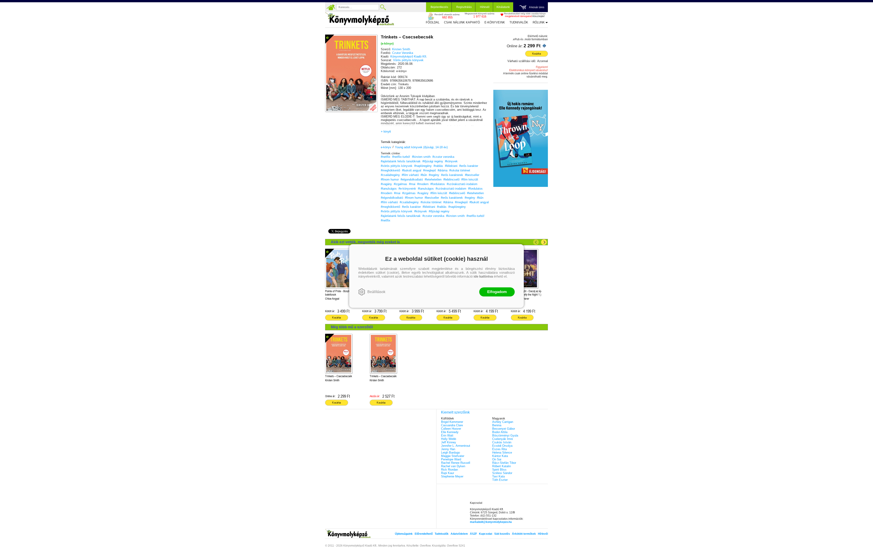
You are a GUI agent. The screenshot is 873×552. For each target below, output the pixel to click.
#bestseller (472, 175)
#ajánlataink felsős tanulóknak (401, 161)
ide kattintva (483, 276)
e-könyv (386, 147)
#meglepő (429, 170)
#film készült (469, 179)
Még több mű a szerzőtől (352, 327)
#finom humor (390, 179)
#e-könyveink (407, 188)
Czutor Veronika (402, 53)
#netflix (385, 156)
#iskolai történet (459, 170)
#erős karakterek (452, 175)
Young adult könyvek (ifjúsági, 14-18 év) (421, 147)
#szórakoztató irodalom (462, 184)
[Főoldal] (330, 7)
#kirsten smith (421, 156)
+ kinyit (386, 131)
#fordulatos (437, 184)
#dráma (442, 170)
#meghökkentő (390, 170)
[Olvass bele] (369, 104)
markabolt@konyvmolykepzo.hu (491, 522)
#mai (412, 184)
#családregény (390, 175)
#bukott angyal (411, 170)
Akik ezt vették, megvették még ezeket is (365, 242)
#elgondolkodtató (412, 179)
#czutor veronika (443, 156)
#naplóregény (423, 166)
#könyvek (451, 161)
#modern (423, 184)
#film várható (410, 175)
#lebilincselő (451, 179)
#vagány (386, 184)
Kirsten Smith (401, 49)
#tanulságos (389, 188)
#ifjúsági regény (432, 161)
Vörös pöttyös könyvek (408, 60)
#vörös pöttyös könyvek (396, 166)
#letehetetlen (433, 179)
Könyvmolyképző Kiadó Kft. (408, 56)
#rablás (438, 166)
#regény (434, 175)
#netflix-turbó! (401, 156)
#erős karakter (468, 166)
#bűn (424, 175)
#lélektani (451, 166)
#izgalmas (400, 184)
